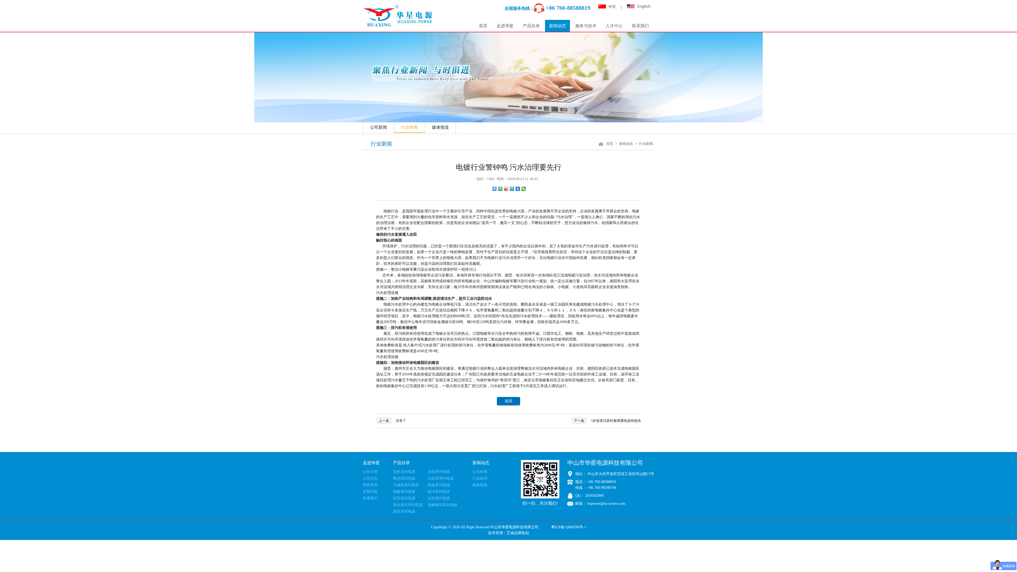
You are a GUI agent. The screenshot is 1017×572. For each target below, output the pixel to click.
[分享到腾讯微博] (512, 189)
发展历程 (370, 492)
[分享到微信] (523, 189)
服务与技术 (585, 26)
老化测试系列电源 (408, 505)
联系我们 (640, 26)
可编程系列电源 (406, 485)
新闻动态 (557, 26)
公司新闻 (378, 127)
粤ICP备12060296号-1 (568, 527)
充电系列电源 (439, 472)
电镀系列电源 (439, 485)
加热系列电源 (404, 472)
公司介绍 (370, 472)
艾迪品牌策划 (518, 533)
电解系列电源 (404, 492)
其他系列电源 (404, 511)
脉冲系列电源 (439, 492)
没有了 (392, 421)
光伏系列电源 (439, 498)
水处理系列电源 (441, 478)
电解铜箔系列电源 (442, 505)
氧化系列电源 (404, 478)
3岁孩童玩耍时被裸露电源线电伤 (607, 421)
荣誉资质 (370, 485)
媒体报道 (440, 127)
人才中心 (614, 26)
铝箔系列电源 (404, 498)
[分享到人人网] (518, 189)
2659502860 (594, 496)
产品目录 (531, 26)
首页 (483, 26)
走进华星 (505, 26)
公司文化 (370, 478)
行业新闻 (409, 127)
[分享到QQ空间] (500, 189)
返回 (508, 401)
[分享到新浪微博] (506, 189)
